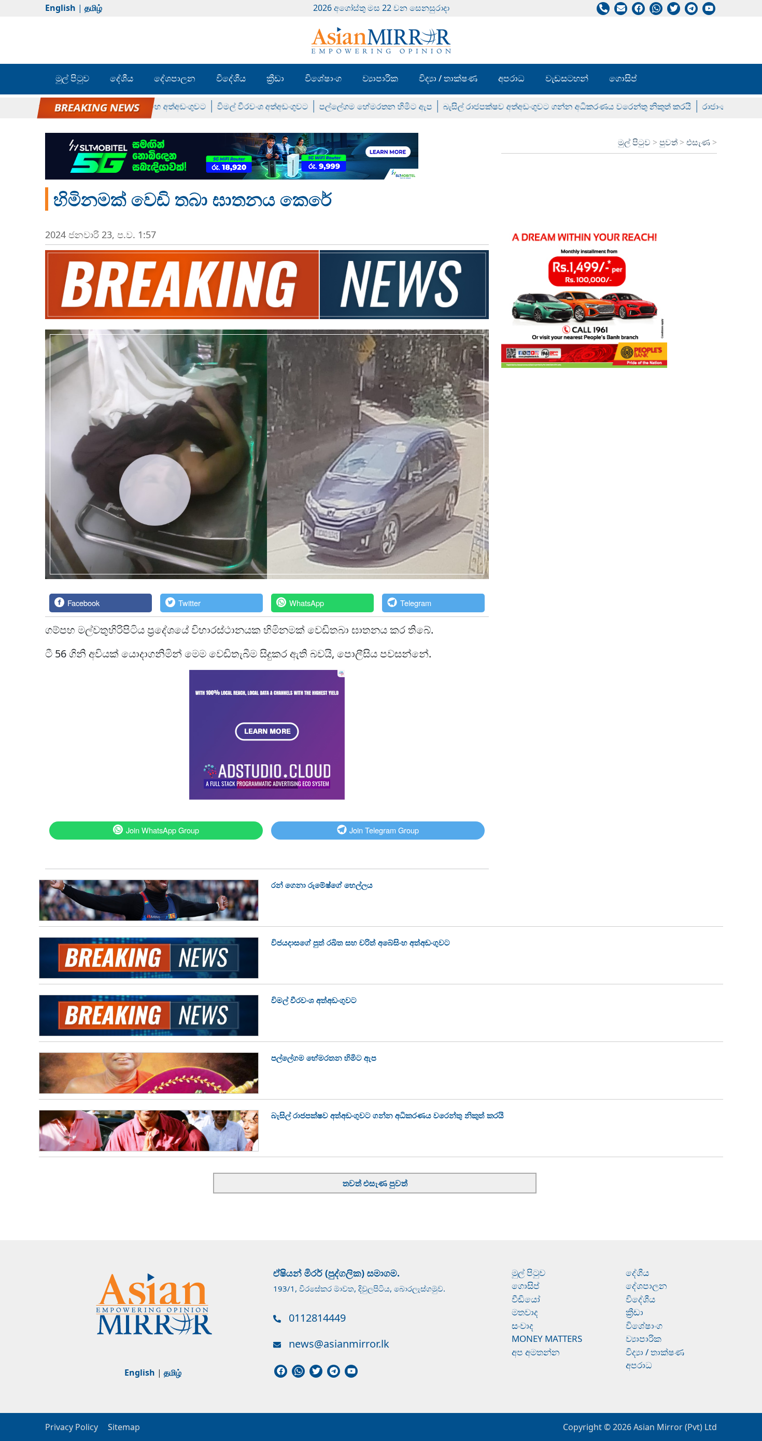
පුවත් (669, 142)
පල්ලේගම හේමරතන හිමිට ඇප (351, 106)
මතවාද (525, 1312)
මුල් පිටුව (72, 78)
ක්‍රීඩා (275, 78)
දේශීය (121, 78)
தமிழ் (93, 7)
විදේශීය (231, 78)
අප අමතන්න (536, 1352)
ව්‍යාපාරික (380, 78)
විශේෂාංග (323, 78)
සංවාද (522, 1326)
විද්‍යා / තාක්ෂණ (448, 78)
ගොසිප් (623, 78)
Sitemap (124, 1427)
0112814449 (317, 1318)
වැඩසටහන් (566, 78)
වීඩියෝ (526, 1299)
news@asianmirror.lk (339, 1344)
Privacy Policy (71, 1427)
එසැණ (699, 142)
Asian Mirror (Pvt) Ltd (674, 1427)
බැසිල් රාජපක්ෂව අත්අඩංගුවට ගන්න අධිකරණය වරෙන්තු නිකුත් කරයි (543, 106)
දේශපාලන (174, 78)
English (60, 7)
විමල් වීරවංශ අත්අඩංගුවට (239, 106)
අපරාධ (511, 78)
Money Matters (547, 1338)
